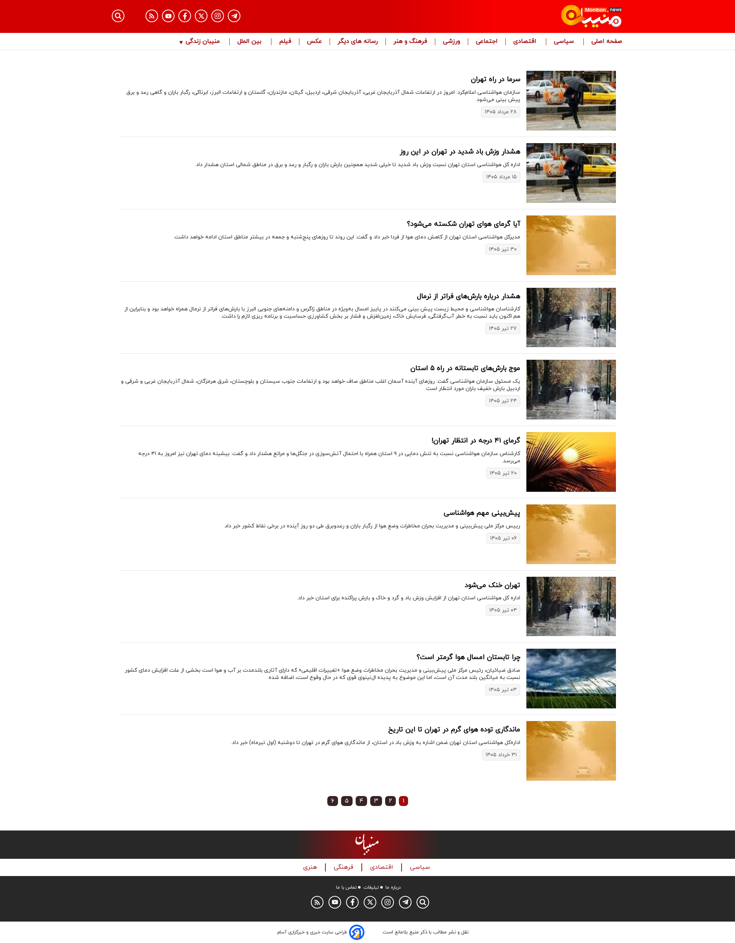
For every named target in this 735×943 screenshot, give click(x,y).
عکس (314, 41)
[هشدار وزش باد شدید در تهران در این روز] (571, 173)
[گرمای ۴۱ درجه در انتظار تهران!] (571, 462)
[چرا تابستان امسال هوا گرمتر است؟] (571, 678)
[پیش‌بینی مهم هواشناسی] (571, 534)
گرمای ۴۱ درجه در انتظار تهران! (475, 440)
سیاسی (565, 41)
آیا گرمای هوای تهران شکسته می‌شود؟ (463, 224)
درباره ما (393, 887)
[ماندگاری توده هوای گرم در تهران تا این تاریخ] (571, 751)
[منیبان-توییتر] (201, 16)
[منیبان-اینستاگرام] (217, 16)
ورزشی (451, 41)
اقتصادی (525, 41)
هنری (311, 867)
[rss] (151, 16)
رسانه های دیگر (358, 41)
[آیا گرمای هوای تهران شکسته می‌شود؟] (571, 245)
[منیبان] (545, 16)
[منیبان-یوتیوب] (168, 16)
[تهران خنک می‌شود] (571, 606)
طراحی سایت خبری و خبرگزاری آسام (312, 932)
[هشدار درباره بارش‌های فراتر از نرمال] (571, 318)
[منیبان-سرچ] (422, 902)
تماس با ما (346, 887)
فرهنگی (344, 867)
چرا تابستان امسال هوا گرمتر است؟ (468, 657)
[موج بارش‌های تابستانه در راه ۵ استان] (571, 389)
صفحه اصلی (606, 41)
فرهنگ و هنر (410, 41)
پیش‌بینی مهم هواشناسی (482, 513)
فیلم (285, 41)
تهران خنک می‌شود (492, 585)
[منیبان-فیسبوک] (184, 16)
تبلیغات (371, 887)
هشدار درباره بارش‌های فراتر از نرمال (468, 296)
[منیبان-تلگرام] (234, 16)
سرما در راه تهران (495, 79)
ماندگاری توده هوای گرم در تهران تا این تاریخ (454, 729)
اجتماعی (487, 41)
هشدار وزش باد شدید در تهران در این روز (460, 152)
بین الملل (250, 41)
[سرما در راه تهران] (571, 101)
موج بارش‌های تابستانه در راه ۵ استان (465, 368)
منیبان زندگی (203, 41)
